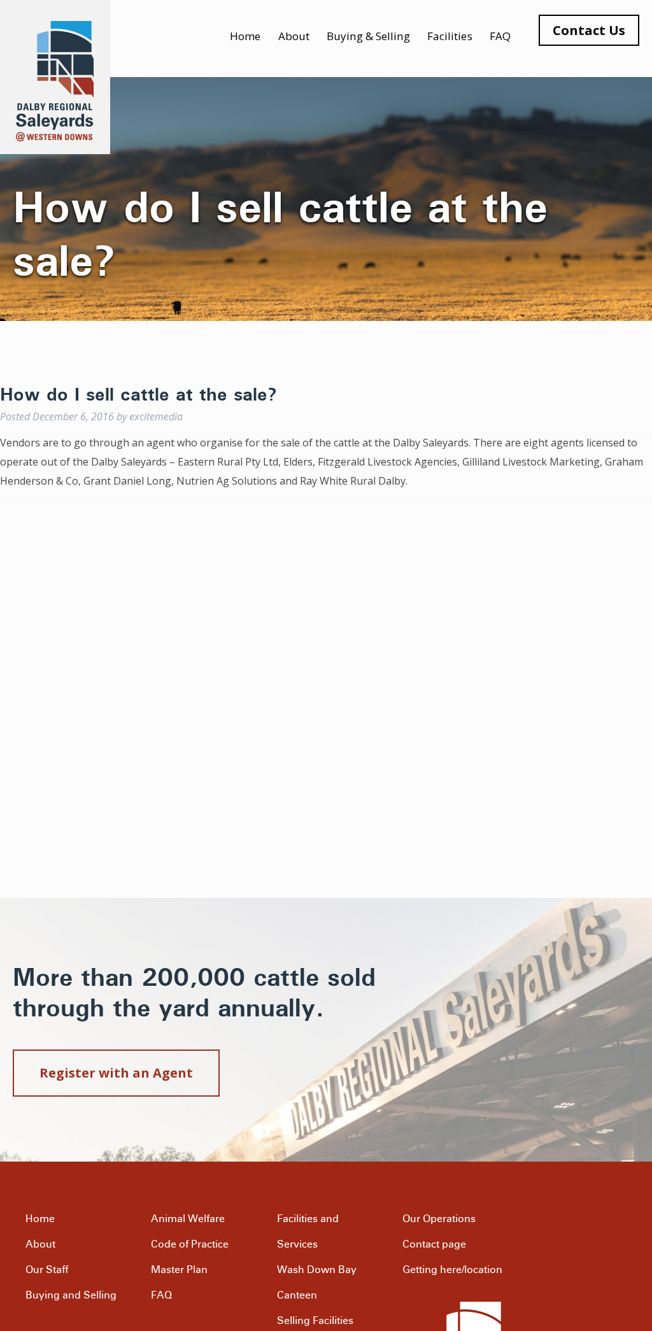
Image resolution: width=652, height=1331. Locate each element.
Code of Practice (190, 1244)
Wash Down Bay (317, 1269)
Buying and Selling (71, 1295)
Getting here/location (452, 1269)
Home (245, 36)
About (294, 36)
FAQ (500, 36)
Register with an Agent (116, 1072)
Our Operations (439, 1219)
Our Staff (46, 1269)
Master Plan (179, 1269)
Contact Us (589, 30)
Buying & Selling (368, 36)
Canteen (297, 1295)
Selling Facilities (315, 1320)
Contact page (434, 1244)
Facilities (449, 36)
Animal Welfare (188, 1219)
